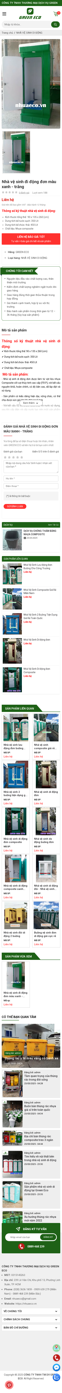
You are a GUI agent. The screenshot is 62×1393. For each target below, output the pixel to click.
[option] (31, 84)
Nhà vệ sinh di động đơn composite (37, 670)
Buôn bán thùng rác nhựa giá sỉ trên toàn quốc (40, 1108)
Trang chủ (7, 32)
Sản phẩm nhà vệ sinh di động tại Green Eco (39, 1188)
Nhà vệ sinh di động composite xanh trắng (15, 887)
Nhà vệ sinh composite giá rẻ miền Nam (40, 591)
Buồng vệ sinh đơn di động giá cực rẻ (45, 934)
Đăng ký (48, 1237)
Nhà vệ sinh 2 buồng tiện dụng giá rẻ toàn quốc (40, 616)
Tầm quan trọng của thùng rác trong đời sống (41, 1077)
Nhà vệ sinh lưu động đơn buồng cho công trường (38, 566)
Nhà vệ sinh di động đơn (37, 639)
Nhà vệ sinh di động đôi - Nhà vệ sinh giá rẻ (46, 887)
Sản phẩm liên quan (19, 708)
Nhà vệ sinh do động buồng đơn (44, 840)
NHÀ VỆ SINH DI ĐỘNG (29, 32)
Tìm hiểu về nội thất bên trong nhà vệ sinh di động (40, 1158)
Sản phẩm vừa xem (18, 956)
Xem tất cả (53, 525)
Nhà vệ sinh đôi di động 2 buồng (14, 934)
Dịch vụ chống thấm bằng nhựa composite (40, 533)
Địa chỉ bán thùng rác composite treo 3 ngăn (38, 1138)
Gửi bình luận (15, 506)
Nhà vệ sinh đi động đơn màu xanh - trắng (15, 994)
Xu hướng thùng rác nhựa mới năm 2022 (40, 1218)
